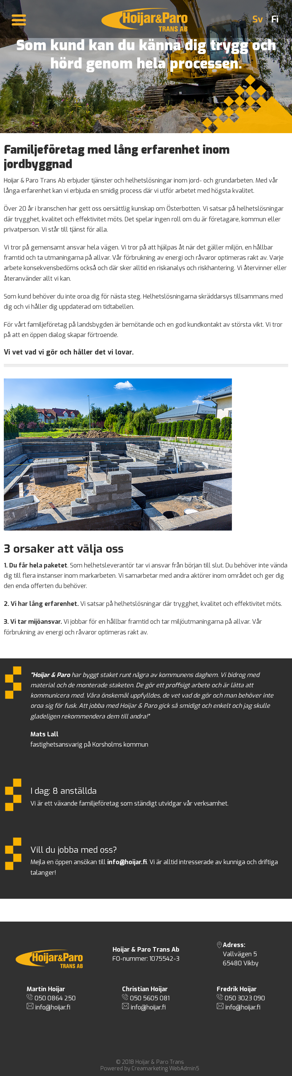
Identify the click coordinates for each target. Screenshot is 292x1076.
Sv (257, 19)
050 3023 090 (245, 998)
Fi (275, 19)
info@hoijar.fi (52, 1007)
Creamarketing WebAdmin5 (165, 1068)
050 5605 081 (150, 998)
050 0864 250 (55, 998)
